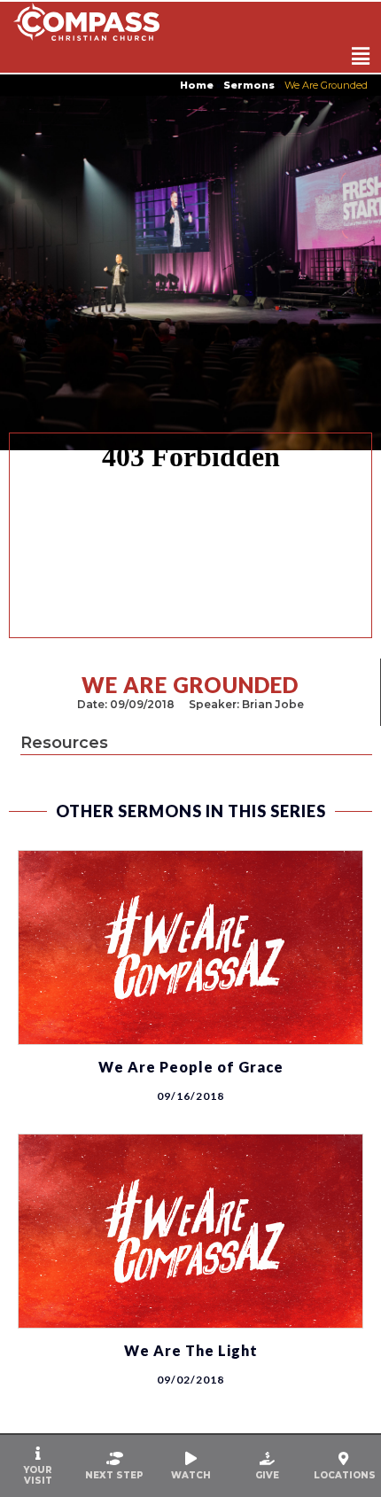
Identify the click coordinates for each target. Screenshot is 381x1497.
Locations (345, 1475)
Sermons (249, 85)
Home (197, 85)
